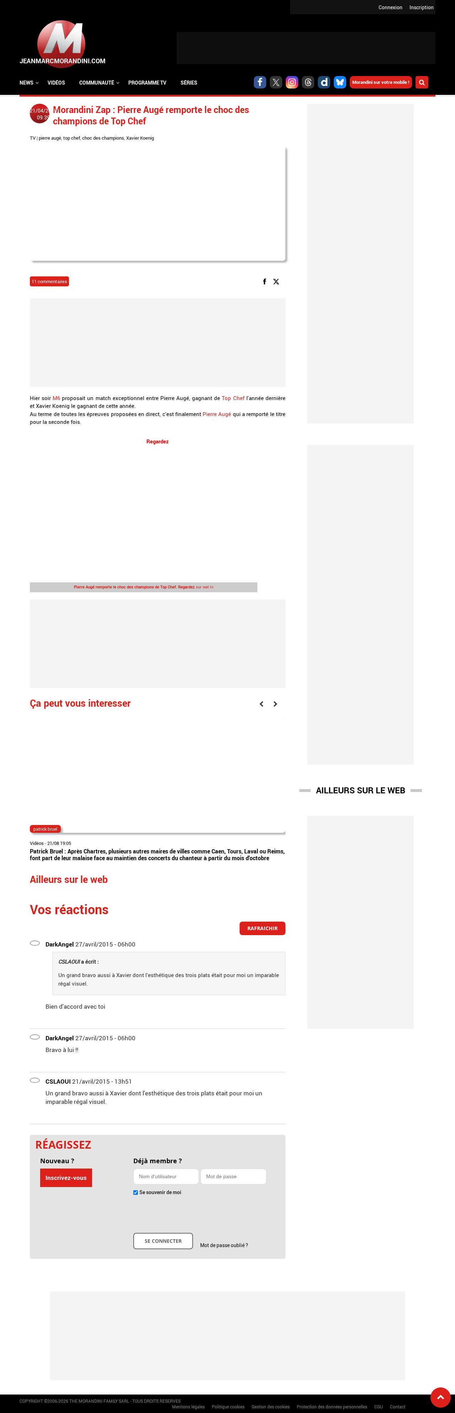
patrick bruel (45, 829)
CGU (378, 1406)
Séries (189, 82)
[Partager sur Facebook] (266, 280)
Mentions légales (188, 1406)
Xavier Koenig (140, 138)
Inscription (422, 7)
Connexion (390, 7)
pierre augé (50, 138)
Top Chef (233, 397)
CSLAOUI (58, 1081)
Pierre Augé (216, 413)
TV (33, 138)
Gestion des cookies (271, 1406)
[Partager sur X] (277, 280)
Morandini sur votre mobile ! (381, 82)
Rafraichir (262, 928)
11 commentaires (49, 281)
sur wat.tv (144, 586)
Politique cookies (228, 1406)
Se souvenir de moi (160, 1192)
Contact (397, 1406)
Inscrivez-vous (66, 1178)
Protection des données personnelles (332, 1406)
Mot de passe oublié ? (224, 1245)
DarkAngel (60, 944)
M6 (56, 397)
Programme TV (147, 82)
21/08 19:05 (59, 843)
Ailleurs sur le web (360, 790)
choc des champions (103, 138)
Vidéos (56, 82)
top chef (71, 138)
